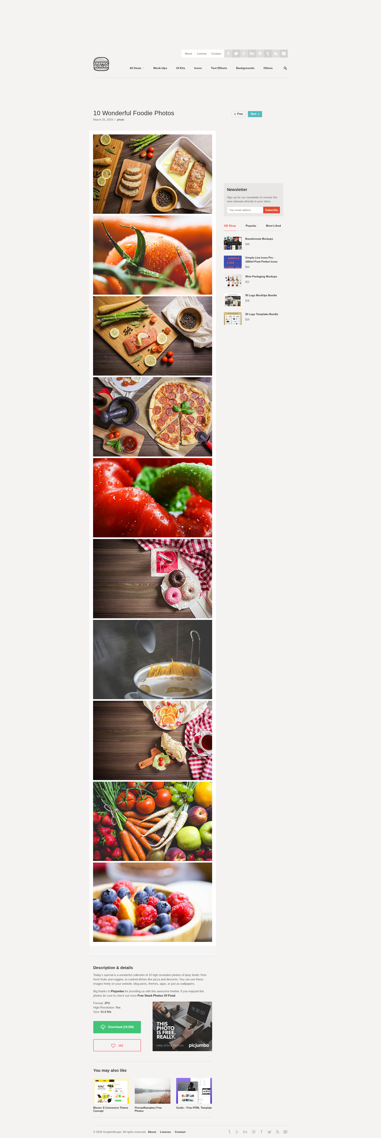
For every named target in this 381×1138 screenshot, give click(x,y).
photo (120, 119)
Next (253, 113)
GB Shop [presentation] (230, 225)
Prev (240, 113)
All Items (135, 68)
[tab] (230, 227)
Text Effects (219, 68)
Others (268, 68)
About (188, 53)
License (202, 53)
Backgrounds (245, 68)
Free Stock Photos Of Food (156, 995)
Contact (216, 53)
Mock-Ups (160, 68)
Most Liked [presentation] (273, 225)
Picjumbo (117, 991)
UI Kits (180, 68)
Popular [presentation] (251, 225)
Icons (198, 68)
